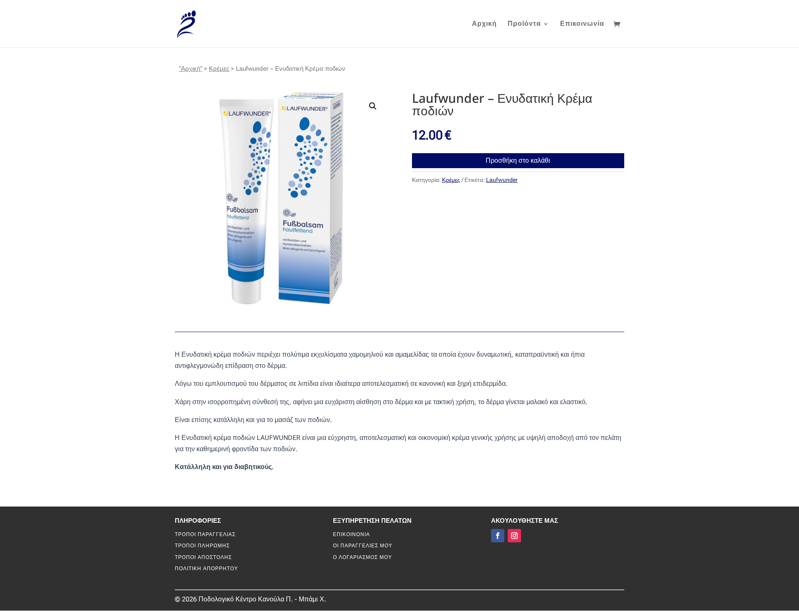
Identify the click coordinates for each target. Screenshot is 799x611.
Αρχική (484, 24)
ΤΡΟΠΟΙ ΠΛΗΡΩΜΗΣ (202, 546)
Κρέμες (219, 68)
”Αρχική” (190, 68)
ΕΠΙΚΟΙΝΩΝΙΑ (351, 534)
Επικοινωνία (582, 24)
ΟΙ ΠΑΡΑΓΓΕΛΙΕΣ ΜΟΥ (362, 546)
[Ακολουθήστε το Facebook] (497, 535)
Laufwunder (502, 179)
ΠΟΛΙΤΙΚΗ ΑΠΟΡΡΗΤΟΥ (206, 568)
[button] (372, 106)
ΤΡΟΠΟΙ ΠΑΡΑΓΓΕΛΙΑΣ (205, 534)
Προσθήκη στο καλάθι (518, 160)
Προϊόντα (524, 24)
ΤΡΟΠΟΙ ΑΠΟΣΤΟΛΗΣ (203, 557)
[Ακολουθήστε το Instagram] (514, 535)
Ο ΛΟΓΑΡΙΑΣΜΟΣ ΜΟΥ (362, 557)
